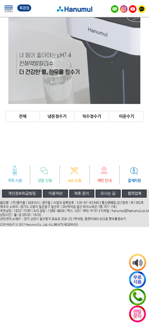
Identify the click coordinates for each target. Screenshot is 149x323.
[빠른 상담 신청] (137, 314)
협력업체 (134, 193)
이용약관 (55, 193)
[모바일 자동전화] (137, 297)
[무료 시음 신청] (137, 279)
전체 (22, 116)
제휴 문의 (81, 193)
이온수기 (126, 116)
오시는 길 (107, 193)
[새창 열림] (142, 8)
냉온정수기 (57, 116)
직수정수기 (91, 116)
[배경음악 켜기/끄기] (137, 262)
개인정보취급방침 (22, 193)
